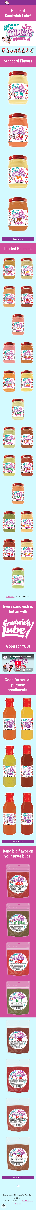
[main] (18, 13)
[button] (2, 2)
